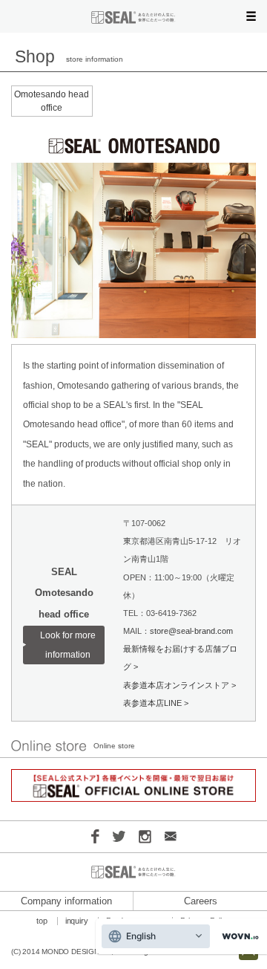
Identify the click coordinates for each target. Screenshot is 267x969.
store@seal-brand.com (191, 630)
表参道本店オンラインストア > (179, 685)
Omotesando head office (51, 101)
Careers (200, 901)
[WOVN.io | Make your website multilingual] (237, 936)
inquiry (76, 920)
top (41, 920)
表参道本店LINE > (155, 703)
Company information (66, 901)
